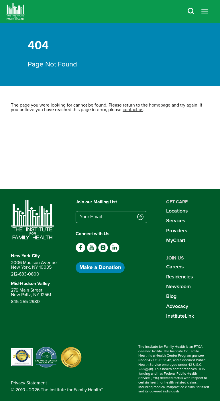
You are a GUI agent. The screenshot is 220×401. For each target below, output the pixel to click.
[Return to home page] (34, 220)
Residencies (179, 276)
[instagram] (103, 251)
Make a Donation (100, 267)
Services (175, 220)
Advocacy (177, 306)
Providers (176, 230)
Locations (177, 211)
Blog (171, 296)
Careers (175, 266)
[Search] (191, 11)
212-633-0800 (25, 274)
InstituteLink (180, 316)
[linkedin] (114, 251)
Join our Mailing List (96, 202)
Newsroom (178, 286)
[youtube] (92, 251)
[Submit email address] (140, 217)
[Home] (15, 11)
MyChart (175, 240)
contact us (133, 109)
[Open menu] (204, 11)
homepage (159, 105)
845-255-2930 (25, 301)
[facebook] (81, 251)
